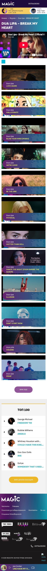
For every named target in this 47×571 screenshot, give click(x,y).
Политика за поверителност (14, 510)
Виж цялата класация (23, 480)
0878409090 (39, 546)
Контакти (33, 510)
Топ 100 (24, 410)
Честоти (5, 506)
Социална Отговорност (11, 514)
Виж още (23, 389)
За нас (42, 510)
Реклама (15, 506)
